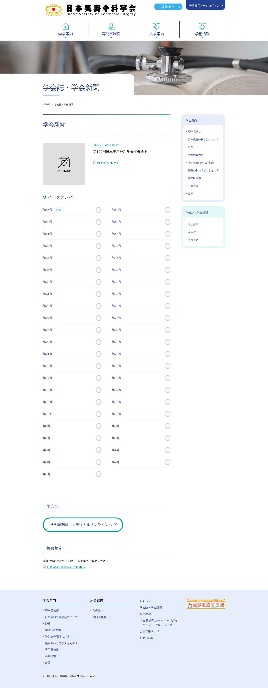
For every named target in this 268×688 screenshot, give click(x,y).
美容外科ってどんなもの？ (203, 170)
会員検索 (193, 185)
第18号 (116, 366)
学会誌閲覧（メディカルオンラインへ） (83, 525)
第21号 (47, 354)
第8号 (116, 426)
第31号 (47, 294)
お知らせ (145, 600)
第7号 (47, 438)
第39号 (47, 245)
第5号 (47, 450)
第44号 (116, 209)
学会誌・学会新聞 (63, 104)
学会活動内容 (195, 154)
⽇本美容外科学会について (61, 617)
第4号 (116, 450)
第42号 (116, 221)
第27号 (47, 318)
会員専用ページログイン (204, 5)
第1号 (47, 474)
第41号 (47, 233)
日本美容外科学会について (203, 139)
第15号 (47, 390)
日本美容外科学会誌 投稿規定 (66, 567)
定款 (190, 193)
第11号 (47, 414)
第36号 (116, 257)
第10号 (116, 414)
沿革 (190, 147)
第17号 (47, 378)
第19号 (47, 366)
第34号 (116, 269)
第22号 (116, 342)
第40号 (116, 233)
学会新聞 (193, 224)
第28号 (116, 306)
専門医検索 (194, 178)
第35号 (47, 269)
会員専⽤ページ (149, 631)
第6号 (116, 438)
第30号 (116, 294)
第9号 (47, 426)
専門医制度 (99, 617)
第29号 (47, 306)
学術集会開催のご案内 (201, 162)
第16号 (116, 378)
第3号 (47, 462)
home (46, 104)
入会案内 (97, 610)
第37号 (47, 257)
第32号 (116, 281)
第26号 (116, 318)
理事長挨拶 (194, 131)
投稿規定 (193, 239)
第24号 (116, 330)
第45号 (52, 209)
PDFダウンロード (108, 162)
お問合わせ (167, 6)
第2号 (116, 462)
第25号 (47, 330)
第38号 (116, 245)
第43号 (47, 221)
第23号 (47, 342)
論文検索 (145, 613)
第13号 (47, 402)
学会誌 (192, 232)
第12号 (116, 402)
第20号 (116, 354)
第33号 (47, 281)
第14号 (116, 390)
